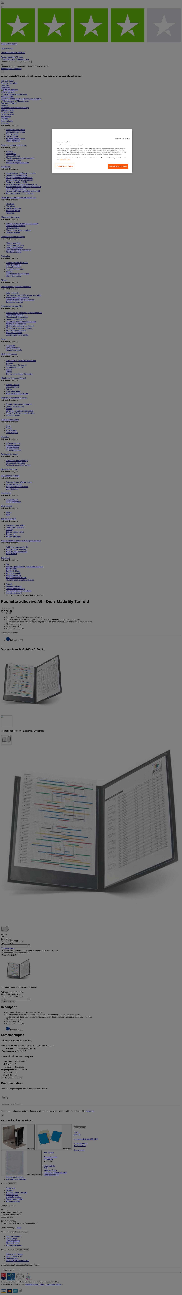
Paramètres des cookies (65, 166)
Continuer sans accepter (122, 138)
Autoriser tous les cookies (118, 166)
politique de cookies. (65, 159)
